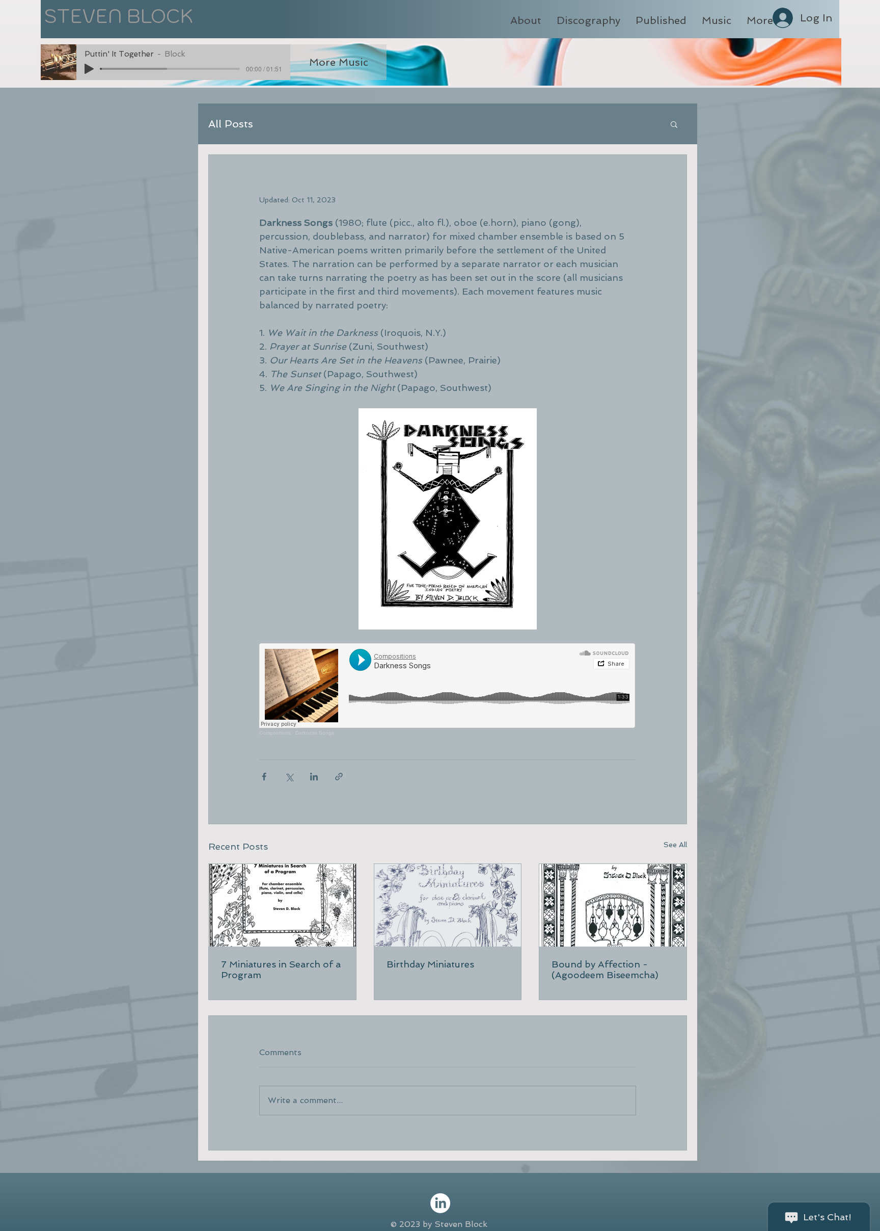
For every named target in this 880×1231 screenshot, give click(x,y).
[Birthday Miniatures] (447, 905)
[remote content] (447, 689)
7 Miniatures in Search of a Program (281, 969)
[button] (674, 124)
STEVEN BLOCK (118, 16)
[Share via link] (339, 776)
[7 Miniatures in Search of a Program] (282, 905)
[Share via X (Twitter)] (289, 776)
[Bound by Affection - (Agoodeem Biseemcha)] (612, 905)
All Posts (230, 124)
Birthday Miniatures (430, 964)
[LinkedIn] (440, 1203)
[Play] (89, 69)
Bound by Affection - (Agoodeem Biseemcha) (605, 969)
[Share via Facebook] (264, 776)
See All (675, 845)
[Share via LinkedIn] (314, 776)
